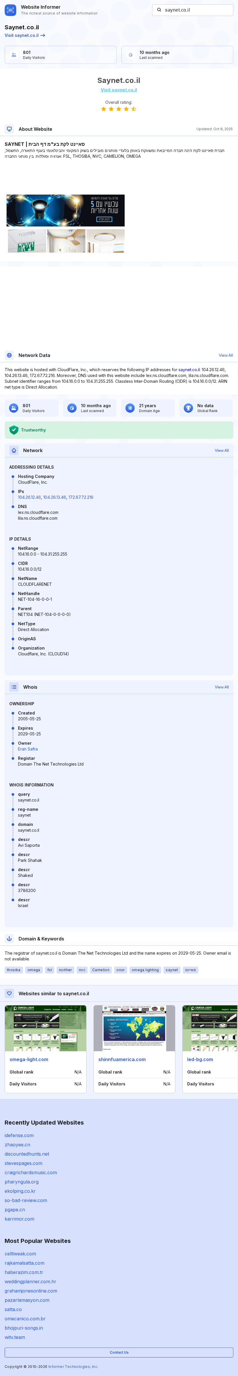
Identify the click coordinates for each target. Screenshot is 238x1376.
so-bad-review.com (26, 1200)
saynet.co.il (189, 369)
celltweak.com (20, 1254)
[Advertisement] (119, 176)
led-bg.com (200, 1059)
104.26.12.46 (29, 497)
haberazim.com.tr (24, 1272)
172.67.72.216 (80, 497)
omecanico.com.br (25, 1318)
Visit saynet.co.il (22, 35)
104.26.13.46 (54, 497)
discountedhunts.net (27, 1154)
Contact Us (119, 1352)
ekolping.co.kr (20, 1191)
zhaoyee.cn (17, 1144)
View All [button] (226, 355)
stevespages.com (23, 1163)
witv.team (15, 1337)
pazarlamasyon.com (27, 1300)
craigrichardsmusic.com (31, 1172)
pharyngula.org (22, 1182)
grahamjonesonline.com (31, 1291)
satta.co (13, 1309)
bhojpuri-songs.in (24, 1328)
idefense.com (19, 1135)
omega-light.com (29, 1059)
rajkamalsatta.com (24, 1263)
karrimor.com (19, 1219)
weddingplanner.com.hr (30, 1281)
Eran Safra (28, 748)
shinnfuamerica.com (122, 1059)
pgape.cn (15, 1209)
